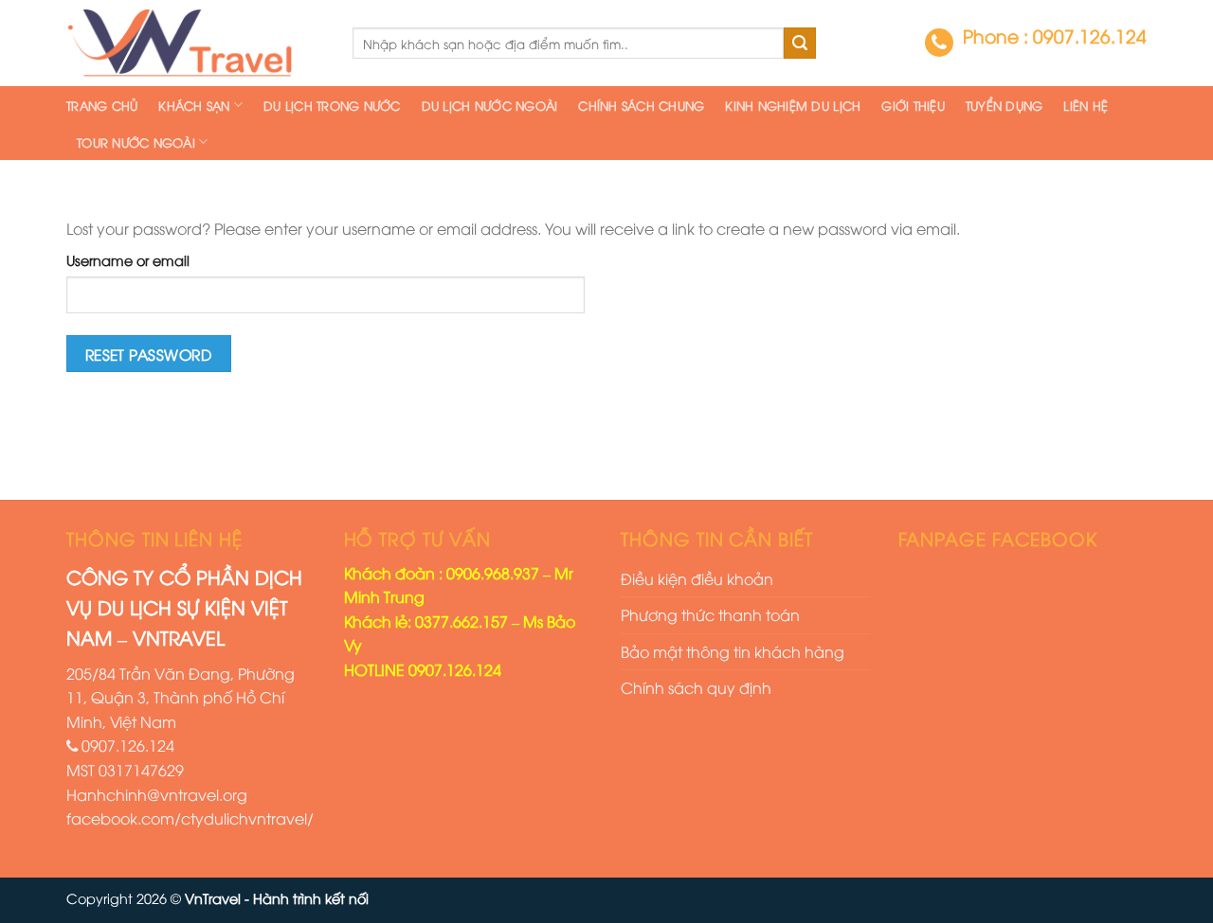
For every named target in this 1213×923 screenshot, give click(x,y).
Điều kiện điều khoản (697, 578)
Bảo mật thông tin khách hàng (732, 651)
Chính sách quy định (696, 687)
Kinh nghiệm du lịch (792, 105)
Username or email (128, 260)
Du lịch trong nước (332, 105)
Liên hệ (1085, 105)
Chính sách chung (641, 105)
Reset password (149, 354)
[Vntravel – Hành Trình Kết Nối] (195, 43)
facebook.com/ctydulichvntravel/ (190, 818)
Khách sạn (193, 105)
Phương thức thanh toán (710, 614)
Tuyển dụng (1004, 105)
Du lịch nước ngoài (490, 105)
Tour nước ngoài (136, 142)
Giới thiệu (913, 105)
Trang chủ (101, 105)
